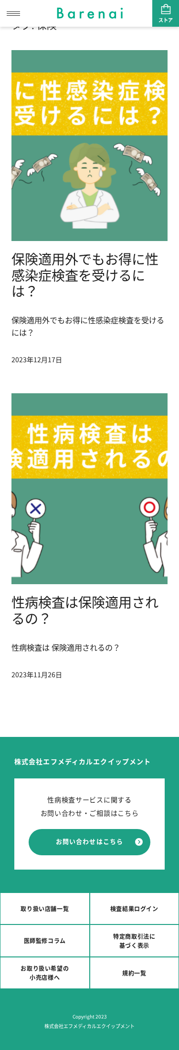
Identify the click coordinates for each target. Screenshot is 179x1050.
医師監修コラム (45, 940)
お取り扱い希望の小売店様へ (45, 972)
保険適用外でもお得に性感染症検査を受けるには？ (84, 275)
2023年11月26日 (36, 674)
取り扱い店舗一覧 (45, 908)
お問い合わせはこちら (89, 841)
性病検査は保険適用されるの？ (84, 610)
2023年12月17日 (36, 359)
